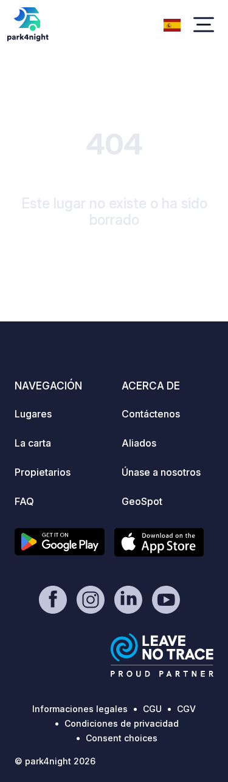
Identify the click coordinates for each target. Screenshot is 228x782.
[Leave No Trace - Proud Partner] (162, 655)
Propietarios (43, 472)
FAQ (24, 501)
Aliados (139, 443)
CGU (152, 709)
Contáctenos (151, 414)
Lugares (33, 414)
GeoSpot (142, 501)
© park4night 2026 (55, 761)
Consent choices (121, 738)
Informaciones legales (80, 709)
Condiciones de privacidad (121, 723)
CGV (186, 709)
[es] (172, 24)
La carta (33, 443)
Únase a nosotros (161, 472)
